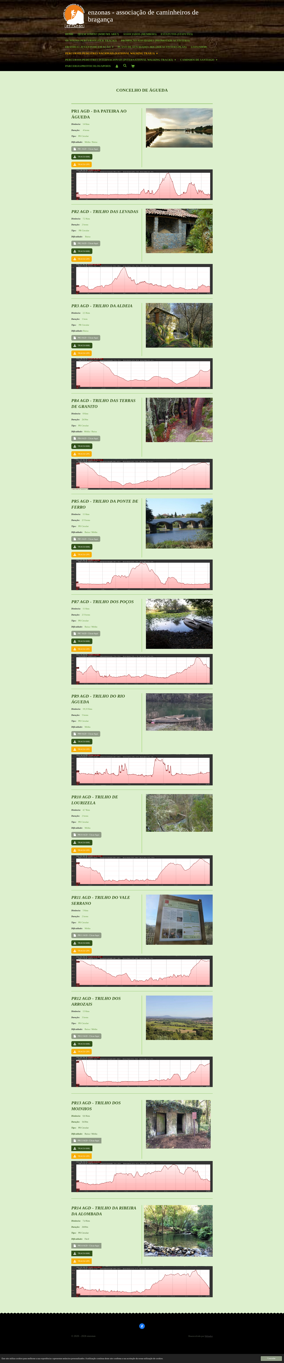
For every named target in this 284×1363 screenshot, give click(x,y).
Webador (209, 1336)
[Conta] (117, 66)
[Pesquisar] (125, 65)
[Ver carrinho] (133, 66)
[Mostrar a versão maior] (179, 127)
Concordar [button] (271, 1358)
